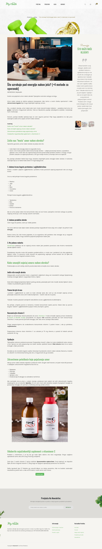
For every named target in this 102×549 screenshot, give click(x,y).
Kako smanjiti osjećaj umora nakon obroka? (21, 129)
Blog (35, 17)
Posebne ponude (79, 535)
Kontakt (77, 527)
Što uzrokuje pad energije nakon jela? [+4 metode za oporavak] (57, 17)
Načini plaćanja (56, 530)
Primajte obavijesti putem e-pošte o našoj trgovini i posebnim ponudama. (51, 501)
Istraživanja (11, 246)
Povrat (76, 530)
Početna (29, 17)
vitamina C (42, 316)
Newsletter (77, 537)
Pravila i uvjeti (55, 532)
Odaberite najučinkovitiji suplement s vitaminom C (23, 134)
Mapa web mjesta (79, 532)
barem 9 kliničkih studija (17, 318)
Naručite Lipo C (40, 474)
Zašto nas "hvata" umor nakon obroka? (19, 126)
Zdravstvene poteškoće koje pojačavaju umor (22, 131)
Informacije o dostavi (57, 527)
